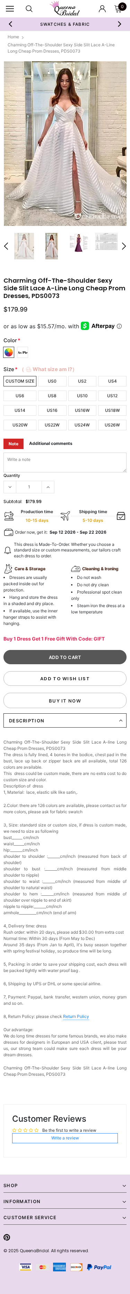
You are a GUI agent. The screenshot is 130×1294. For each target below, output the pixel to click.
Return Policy (76, 1016)
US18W (112, 410)
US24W (82, 425)
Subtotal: (13, 501)
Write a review (65, 1137)
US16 (52, 410)
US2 (82, 381)
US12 (112, 395)
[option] (65, 24)
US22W (52, 425)
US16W (82, 410)
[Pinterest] (6, 1237)
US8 (52, 395)
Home (13, 36)
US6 (20, 395)
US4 (112, 381)
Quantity (11, 475)
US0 (52, 381)
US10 (82, 395)
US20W (20, 425)
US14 (20, 410)
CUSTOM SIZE (20, 381)
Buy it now (65, 701)
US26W (112, 425)
